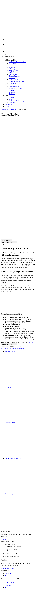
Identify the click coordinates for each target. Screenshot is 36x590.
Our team (8, 573)
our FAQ (32, 342)
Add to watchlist (6, 240)
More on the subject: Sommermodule (12, 348)
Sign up (3, 539)
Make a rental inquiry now (9, 242)
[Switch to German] (6, 39)
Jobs (6, 575)
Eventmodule (5, 110)
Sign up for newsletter (8, 568)
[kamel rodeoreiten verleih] (16, 208)
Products (13, 110)
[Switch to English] (6, 41)
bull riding (13, 266)
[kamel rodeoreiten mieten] (16, 223)
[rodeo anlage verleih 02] (16, 238)
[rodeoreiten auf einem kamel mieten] (16, 192)
